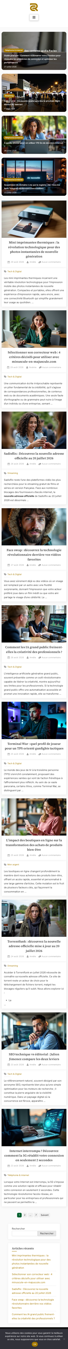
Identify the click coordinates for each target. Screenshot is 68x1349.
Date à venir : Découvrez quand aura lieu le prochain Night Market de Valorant (32, 103)
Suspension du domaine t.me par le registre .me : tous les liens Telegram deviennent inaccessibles (32, 187)
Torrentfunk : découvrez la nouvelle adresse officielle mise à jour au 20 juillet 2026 (34, 946)
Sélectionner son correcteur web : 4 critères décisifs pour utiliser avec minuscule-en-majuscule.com (34, 357)
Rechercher (18, 1228)
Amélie (33, 262)
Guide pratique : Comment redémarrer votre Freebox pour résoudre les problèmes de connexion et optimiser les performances (32, 59)
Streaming (9, 96)
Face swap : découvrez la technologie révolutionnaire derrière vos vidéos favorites (34, 555)
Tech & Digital (14, 271)
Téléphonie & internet (14, 50)
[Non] (64, 1339)
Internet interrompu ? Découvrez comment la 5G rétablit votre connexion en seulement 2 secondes (34, 1155)
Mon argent (13, 864)
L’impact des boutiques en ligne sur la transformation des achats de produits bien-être (34, 845)
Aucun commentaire (51, 262)
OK (34, 1344)
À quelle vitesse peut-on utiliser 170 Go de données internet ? (33, 145)
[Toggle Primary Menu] (34, 17)
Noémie (32, 367)
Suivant (45, 1215)
